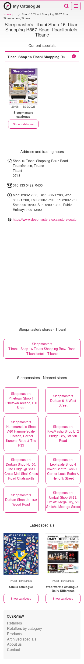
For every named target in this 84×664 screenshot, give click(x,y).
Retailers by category (24, 628)
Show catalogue (23, 124)
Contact (13, 649)
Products (14, 633)
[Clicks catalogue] (21, 554)
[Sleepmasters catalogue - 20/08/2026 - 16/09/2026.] (23, 85)
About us (14, 644)
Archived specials (21, 639)
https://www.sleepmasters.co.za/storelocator (45, 219)
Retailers (14, 623)
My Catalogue (26, 6)
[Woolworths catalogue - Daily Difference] (63, 554)
